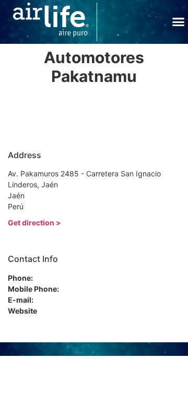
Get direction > (34, 222)
